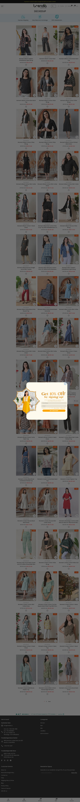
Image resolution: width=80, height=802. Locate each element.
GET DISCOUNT (54, 410)
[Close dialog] (65, 384)
